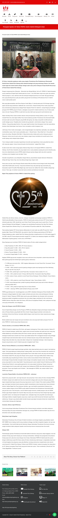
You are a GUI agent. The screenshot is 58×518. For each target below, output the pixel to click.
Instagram (25, 497)
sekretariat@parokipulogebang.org (17, 2)
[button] (26, 21)
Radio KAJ (44, 502)
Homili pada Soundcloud (29, 502)
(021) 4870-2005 (10, 493)
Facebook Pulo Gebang (28, 493)
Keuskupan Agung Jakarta (47, 493)
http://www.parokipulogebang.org (10, 501)
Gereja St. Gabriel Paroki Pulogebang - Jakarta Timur (20, 514)
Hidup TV (44, 497)
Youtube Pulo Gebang (28, 489)
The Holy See (44, 489)
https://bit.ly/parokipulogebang (9, 507)
